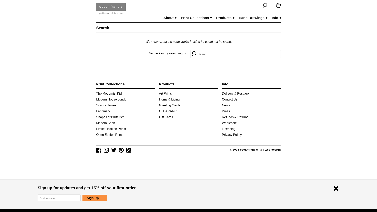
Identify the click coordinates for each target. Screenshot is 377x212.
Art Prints (165, 93)
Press (226, 111)
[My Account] (271, 5)
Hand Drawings (253, 18)
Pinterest (121, 150)
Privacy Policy (232, 134)
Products (225, 18)
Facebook (98, 150)
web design (273, 149)
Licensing (228, 129)
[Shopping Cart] (278, 5)
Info (276, 18)
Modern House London (112, 99)
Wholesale (229, 123)
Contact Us (229, 99)
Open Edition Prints (109, 134)
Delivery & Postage (235, 93)
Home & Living (169, 99)
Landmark (103, 111)
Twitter (113, 150)
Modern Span (105, 123)
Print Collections (196, 18)
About (169, 18)
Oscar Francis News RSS (128, 150)
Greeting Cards (169, 105)
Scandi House (106, 105)
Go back (154, 53)
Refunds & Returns (235, 117)
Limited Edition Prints (111, 129)
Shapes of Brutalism (110, 117)
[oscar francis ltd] (111, 10)
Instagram (106, 150)
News (226, 105)
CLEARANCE (169, 111)
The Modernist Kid (109, 93)
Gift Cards (166, 117)
